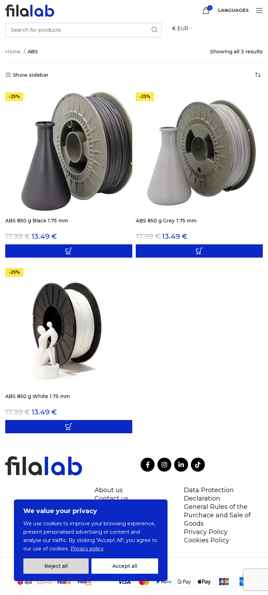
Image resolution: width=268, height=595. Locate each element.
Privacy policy (87, 549)
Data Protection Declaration (209, 494)
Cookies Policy (206, 540)
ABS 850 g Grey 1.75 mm (166, 221)
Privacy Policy (206, 532)
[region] (91, 540)
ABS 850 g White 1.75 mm (37, 396)
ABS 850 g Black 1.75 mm (36, 221)
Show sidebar (31, 75)
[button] (68, 251)
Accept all (124, 566)
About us (109, 490)
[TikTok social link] (198, 465)
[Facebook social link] (148, 465)
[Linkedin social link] (181, 465)
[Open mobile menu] (259, 10)
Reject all (56, 566)
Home (13, 51)
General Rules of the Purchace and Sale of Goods (217, 515)
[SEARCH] (154, 30)
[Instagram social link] (164, 465)
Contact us (111, 498)
